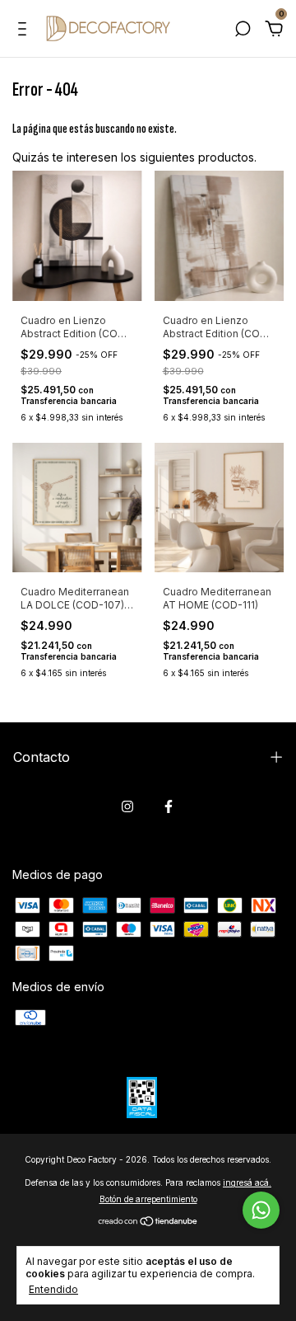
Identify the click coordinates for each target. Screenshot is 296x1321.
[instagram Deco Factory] (127, 806)
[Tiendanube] (148, 1222)
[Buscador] (242, 31)
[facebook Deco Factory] (168, 806)
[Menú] (25, 31)
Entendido (53, 1289)
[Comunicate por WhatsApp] (261, 1210)
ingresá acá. (247, 1182)
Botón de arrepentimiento (148, 1199)
